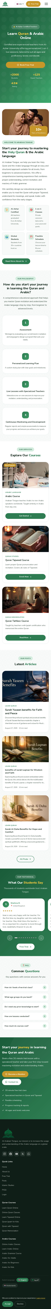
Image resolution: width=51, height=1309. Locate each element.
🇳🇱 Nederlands (10, 1285)
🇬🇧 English (22, 1280)
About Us (6, 1171)
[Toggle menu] (46, 4)
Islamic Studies (8, 1185)
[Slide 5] (25, 937)
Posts (4, 1180)
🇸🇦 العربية (35, 1280)
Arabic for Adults (9, 1258)
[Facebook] (10, 1153)
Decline (20, 1304)
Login (4, 1194)
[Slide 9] (33, 937)
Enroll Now (24, 577)
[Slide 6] (27, 937)
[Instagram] (4, 1153)
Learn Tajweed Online (11, 1217)
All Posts (24, 859)
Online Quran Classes (11, 1212)
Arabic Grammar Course (11, 1253)
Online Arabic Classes (11, 1244)
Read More (24, 637)
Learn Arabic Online (10, 1249)
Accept (8, 1304)
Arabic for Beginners (10, 1262)
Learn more (40, 1298)
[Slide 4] (23, 937)
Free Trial (34, 4)
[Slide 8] (31, 937)
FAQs (4, 1190)
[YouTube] (16, 1153)
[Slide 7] (29, 937)
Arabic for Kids (8, 1267)
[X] (22, 1153)
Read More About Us (14, 261)
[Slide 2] (19, 937)
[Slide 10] (35, 937)
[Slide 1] (16, 937)
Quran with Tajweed (10, 1226)
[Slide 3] (21, 937)
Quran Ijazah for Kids (10, 1221)
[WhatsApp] (28, 1153)
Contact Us (13, 1082)
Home (4, 1167)
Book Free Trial (27, 65)
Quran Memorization (10, 1231)
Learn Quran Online (10, 1208)
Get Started (24, 516)
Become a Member (16, 1074)
